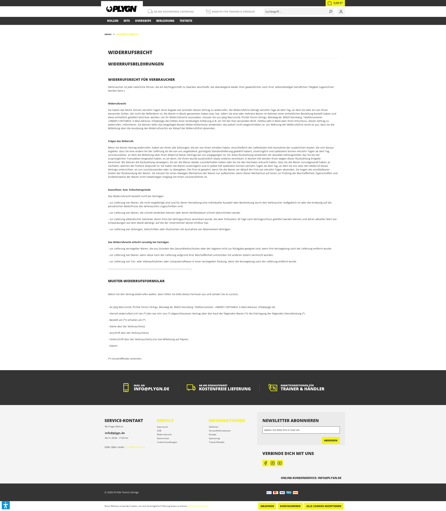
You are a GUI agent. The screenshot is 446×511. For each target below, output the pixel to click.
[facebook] (265, 463)
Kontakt (212, 434)
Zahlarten (213, 426)
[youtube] (280, 463)
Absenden (330, 440)
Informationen (227, 420)
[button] (6, 505)
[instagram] (273, 463)
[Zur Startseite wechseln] (122, 9)
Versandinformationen (220, 430)
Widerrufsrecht (164, 434)
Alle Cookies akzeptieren (323, 506)
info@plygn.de (115, 433)
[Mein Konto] (341, 11)
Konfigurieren (290, 506)
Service (165, 420)
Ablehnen (267, 506)
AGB (159, 430)
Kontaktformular (134, 447)
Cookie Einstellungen (167, 442)
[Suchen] (329, 11)
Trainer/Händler (217, 442)
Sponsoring (214, 438)
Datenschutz (163, 438)
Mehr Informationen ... (199, 506)
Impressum (162, 426)
